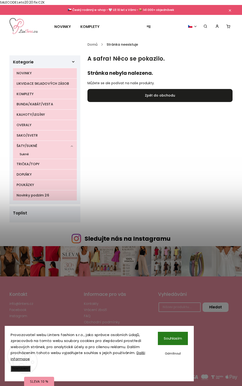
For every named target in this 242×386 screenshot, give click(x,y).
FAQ (87, 316)
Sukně (24, 154)
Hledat (215, 307)
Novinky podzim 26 (33, 195)
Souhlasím (173, 338)
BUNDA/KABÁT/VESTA (35, 104)
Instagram (18, 316)
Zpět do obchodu (160, 95)
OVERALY (24, 125)
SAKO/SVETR (27, 135)
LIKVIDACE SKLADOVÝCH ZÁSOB (43, 83)
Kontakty (91, 303)
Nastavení (21, 368)
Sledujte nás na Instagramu (128, 239)
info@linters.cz (21, 303)
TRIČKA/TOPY (28, 164)
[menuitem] (65, 27)
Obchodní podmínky (102, 322)
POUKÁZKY (25, 184)
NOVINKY (24, 73)
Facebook (17, 309)
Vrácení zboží (95, 309)
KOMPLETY (25, 94)
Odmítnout (173, 353)
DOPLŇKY (24, 174)
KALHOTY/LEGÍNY (31, 114)
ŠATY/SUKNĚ (27, 145)
